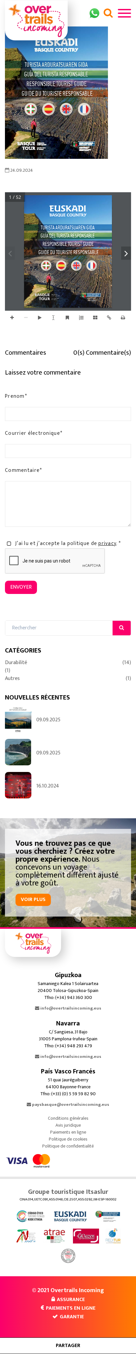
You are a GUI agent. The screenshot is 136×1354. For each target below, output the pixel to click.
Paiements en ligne (68, 1132)
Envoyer (21, 587)
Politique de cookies (68, 1139)
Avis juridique (68, 1125)
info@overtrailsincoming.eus (70, 1008)
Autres (68, 679)
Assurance (71, 1299)
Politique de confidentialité (68, 1146)
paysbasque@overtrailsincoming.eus (70, 1104)
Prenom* (16, 396)
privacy (107, 543)
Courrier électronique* (33, 433)
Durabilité (68, 663)
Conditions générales (68, 1118)
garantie (72, 1316)
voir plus (33, 899)
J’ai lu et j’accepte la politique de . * (68, 543)
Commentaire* (23, 470)
